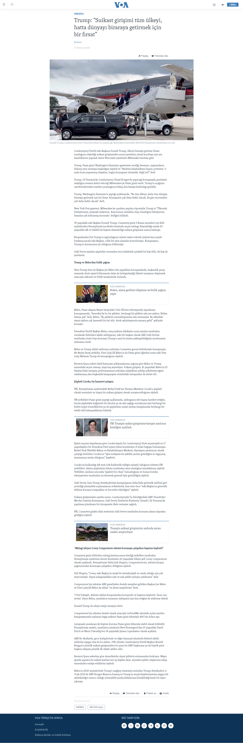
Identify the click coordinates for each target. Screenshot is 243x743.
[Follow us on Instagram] (144, 725)
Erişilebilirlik (41, 730)
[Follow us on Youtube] (137, 725)
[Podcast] (164, 725)
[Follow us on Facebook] (124, 725)
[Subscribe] (171, 725)
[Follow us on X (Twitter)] (130, 725)
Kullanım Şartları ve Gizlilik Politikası (53, 735)
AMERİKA (79, 14)
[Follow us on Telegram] (151, 725)
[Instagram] (214, 5)
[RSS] (157, 725)
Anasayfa (39, 725)
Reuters (78, 42)
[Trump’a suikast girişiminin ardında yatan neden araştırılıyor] (92, 532)
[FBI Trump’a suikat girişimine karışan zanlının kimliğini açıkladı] (92, 427)
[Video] (223, 5)
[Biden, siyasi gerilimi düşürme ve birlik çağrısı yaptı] (92, 294)
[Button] (143, 56)
